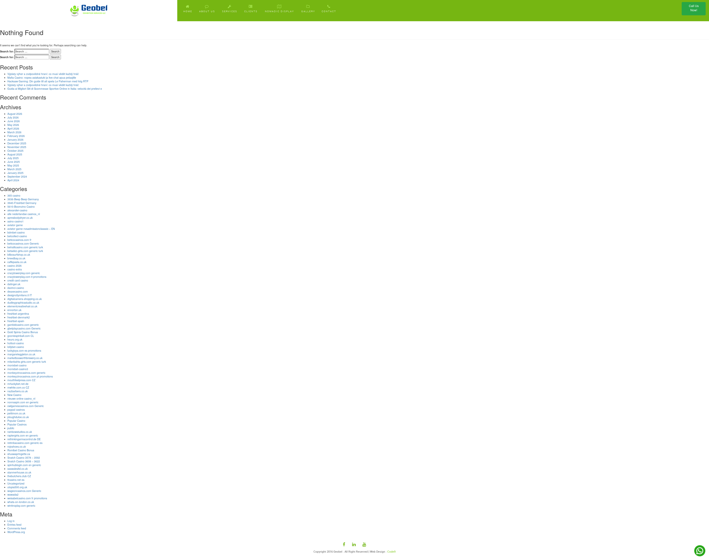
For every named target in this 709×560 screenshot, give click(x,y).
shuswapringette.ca (18, 454)
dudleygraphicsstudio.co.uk (23, 302)
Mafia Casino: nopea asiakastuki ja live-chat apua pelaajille (41, 77)
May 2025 (13, 165)
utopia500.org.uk (17, 487)
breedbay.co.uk (16, 258)
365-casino (13, 195)
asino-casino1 (15, 221)
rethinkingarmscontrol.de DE (24, 439)
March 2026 (14, 132)
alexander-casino (17, 210)
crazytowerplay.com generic (23, 273)
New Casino (14, 395)
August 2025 (14, 154)
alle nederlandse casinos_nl (23, 214)
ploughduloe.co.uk (18, 417)
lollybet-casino (15, 347)
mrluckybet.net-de (17, 384)
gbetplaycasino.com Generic (24, 328)
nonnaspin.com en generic (22, 402)
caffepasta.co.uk (16, 262)
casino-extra (14, 269)
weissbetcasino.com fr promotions (27, 498)
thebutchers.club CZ (19, 476)
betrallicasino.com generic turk (25, 247)
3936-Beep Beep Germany (23, 199)
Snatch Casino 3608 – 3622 (23, 461)
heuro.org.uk (14, 339)
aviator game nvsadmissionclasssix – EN (31, 229)
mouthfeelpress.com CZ (21, 380)
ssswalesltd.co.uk (17, 468)
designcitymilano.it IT (19, 295)
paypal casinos (16, 409)
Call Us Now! (694, 8)
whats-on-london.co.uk (20, 502)
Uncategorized (15, 483)
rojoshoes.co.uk (16, 446)
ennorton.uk (14, 310)
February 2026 (16, 136)
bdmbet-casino (16, 232)
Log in (11, 521)
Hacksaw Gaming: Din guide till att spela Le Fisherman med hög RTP (47, 81)
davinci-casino (15, 288)
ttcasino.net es (15, 480)
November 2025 (16, 147)
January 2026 (15, 139)
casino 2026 (14, 265)
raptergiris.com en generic (22, 435)
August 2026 (14, 114)
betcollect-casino (17, 236)
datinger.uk (13, 284)
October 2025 (15, 150)
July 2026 (13, 117)
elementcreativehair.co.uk (22, 306)
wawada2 (12, 494)
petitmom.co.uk (16, 413)
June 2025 (13, 162)
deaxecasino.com (17, 291)
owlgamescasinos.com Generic (25, 406)
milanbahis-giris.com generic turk (26, 361)
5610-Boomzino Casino (21, 206)
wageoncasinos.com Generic (24, 491)
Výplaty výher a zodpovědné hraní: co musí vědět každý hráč (43, 74)
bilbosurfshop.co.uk (18, 254)
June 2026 (13, 121)
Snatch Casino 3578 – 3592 (23, 457)
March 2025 (14, 169)
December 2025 (16, 143)
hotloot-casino (15, 343)
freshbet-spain (15, 321)
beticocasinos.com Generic (23, 243)
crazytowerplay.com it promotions (26, 277)
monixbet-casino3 (17, 369)
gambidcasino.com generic (23, 325)
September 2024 (17, 176)
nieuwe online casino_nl (21, 398)
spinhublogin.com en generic (24, 465)
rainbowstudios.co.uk (19, 432)
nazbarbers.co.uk (17, 391)
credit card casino (17, 280)
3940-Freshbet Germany (21, 203)
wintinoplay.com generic (21, 505)
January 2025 (15, 173)
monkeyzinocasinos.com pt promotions (30, 376)
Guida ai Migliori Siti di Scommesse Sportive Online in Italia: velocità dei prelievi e (54, 88)
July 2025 (13, 158)
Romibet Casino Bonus (20, 450)
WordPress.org (16, 532)
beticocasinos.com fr (19, 240)
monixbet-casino (17, 365)
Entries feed (14, 524)
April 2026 (13, 128)
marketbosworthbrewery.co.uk (24, 358)
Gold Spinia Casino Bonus (22, 332)
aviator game (15, 225)
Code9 (391, 551)
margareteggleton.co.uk (21, 354)
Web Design (377, 551)
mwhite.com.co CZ (18, 387)
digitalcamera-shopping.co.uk (24, 299)
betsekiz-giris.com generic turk (25, 251)
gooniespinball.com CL (20, 336)
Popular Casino (16, 420)
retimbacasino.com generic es (24, 443)
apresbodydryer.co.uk (20, 217)
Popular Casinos (17, 424)
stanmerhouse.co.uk (19, 472)
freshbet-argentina (18, 313)
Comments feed (16, 528)
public (10, 428)
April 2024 (13, 180)
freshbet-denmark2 (18, 317)
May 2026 (13, 125)
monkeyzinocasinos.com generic (26, 373)
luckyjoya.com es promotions (24, 350)
